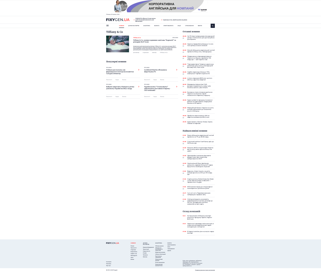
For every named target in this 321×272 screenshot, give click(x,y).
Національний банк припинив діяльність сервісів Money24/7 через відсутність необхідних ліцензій (200, 165)
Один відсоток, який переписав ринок (175, 20)
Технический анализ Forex (159, 265)
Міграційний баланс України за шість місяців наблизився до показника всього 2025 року (200, 109)
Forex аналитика (160, 262)
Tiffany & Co (164, 52)
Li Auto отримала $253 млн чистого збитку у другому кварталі (199, 79)
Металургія (134, 255)
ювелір (154, 52)
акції (179, 25)
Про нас (108, 265)
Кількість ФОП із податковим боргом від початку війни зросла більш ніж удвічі (200, 149)
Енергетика (134, 251)
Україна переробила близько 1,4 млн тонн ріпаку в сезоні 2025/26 (200, 44)
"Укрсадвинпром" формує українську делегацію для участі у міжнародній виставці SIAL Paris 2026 (200, 65)
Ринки (132, 246)
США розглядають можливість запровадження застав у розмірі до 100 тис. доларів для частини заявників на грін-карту (200, 201)
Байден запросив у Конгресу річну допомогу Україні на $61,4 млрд (120, 87)
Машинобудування (148, 247)
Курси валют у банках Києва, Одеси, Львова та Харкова (200, 122)
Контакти (108, 261)
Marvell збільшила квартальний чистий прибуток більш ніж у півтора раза (201, 51)
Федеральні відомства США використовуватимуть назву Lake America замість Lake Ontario (199, 86)
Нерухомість (146, 251)
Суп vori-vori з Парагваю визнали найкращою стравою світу (198, 193)
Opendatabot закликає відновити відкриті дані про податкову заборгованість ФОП (199, 157)
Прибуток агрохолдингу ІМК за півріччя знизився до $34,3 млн (198, 116)
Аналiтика (146, 25)
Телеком (145, 255)
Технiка (124, 79)
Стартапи (133, 249)
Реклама (108, 263)
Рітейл (145, 253)
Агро (132, 257)
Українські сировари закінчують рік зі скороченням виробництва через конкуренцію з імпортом (200, 225)
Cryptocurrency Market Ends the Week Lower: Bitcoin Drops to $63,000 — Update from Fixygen (200, 180)
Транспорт (146, 249)
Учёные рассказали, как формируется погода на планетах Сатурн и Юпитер (120, 71)
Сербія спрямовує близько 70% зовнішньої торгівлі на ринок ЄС (198, 72)
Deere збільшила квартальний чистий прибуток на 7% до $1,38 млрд (200, 136)
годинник (146, 52)
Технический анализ (159, 260)
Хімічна (145, 256)
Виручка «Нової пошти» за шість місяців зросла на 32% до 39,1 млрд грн (199, 172)
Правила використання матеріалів (205, 270)
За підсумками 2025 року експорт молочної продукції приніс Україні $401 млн (199, 217)
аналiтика (158, 243)
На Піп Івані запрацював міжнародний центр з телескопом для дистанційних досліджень (201, 37)
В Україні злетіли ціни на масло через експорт (200, 232)
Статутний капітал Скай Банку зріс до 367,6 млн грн (200, 142)
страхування (189, 25)
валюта (156, 25)
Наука (117, 79)
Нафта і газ (134, 253)
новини (121, 25)
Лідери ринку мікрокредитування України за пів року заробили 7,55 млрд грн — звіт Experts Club (199, 58)
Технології (109, 79)
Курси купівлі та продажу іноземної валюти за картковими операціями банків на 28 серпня (200, 101)
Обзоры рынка (159, 246)
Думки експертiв (133, 25)
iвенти (200, 25)
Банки (132, 259)
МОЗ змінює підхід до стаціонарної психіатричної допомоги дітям (200, 187)
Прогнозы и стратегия (158, 256)
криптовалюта (168, 25)
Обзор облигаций (160, 254)
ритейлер (136, 52)
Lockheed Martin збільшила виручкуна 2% (155, 71)
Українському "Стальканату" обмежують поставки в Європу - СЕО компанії (158, 88)
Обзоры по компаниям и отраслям (159, 249)
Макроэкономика (160, 252)
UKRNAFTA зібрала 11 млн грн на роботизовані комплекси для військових (145, 20)
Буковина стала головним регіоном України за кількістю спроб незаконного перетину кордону (199, 93)
